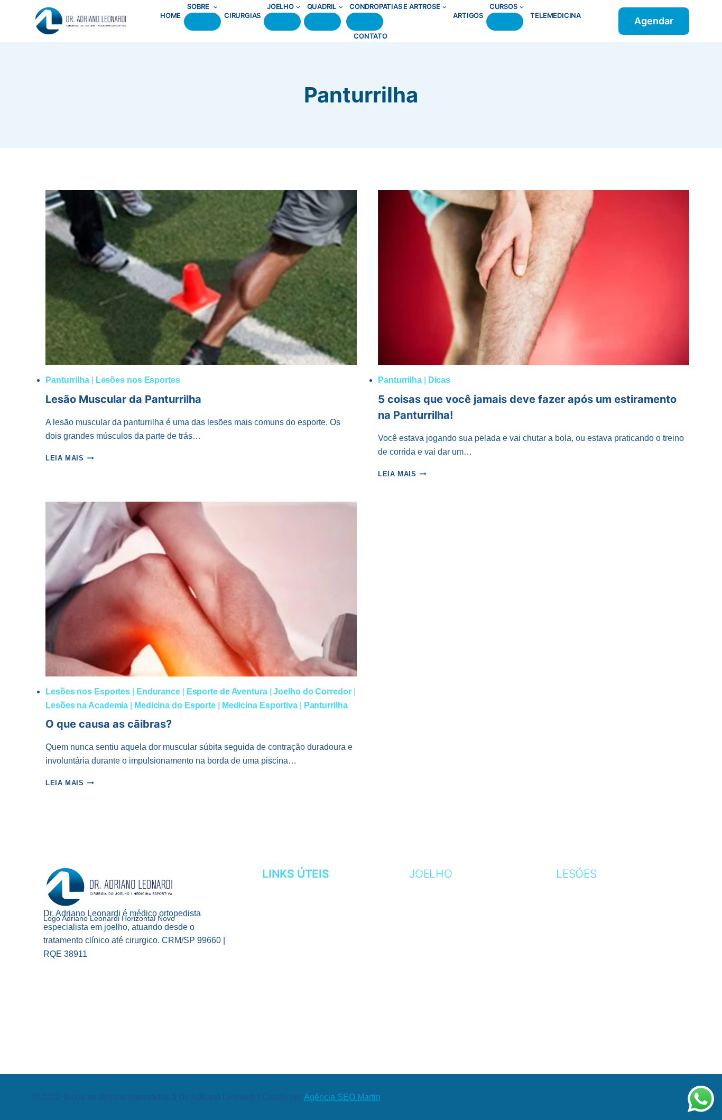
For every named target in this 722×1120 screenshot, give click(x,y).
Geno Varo (434, 937)
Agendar (653, 20)
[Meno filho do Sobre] (202, 22)
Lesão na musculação (608, 969)
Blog (273, 969)
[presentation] (201, 277)
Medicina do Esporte (175, 705)
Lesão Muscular (595, 953)
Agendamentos (298, 888)
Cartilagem (437, 904)
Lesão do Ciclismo (599, 937)
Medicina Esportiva (260, 705)
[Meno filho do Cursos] (504, 22)
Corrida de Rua (593, 904)
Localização (292, 937)
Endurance (158, 691)
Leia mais (69, 458)
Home (170, 15)
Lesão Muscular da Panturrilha (123, 399)
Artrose (430, 888)
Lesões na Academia (86, 705)
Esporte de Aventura (227, 691)
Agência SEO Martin (342, 1097)
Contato (370, 36)
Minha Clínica (293, 921)
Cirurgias (242, 15)
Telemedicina (555, 15)
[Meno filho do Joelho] (282, 22)
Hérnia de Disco (594, 1001)
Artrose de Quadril (604, 1017)
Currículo (287, 904)
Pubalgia (577, 985)
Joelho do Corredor (312, 691)
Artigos (468, 15)
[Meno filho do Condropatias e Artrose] (364, 22)
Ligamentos (437, 953)
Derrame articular (456, 1017)
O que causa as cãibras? (108, 724)
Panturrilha (67, 379)
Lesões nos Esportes (138, 379)
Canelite (577, 888)
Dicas (439, 379)
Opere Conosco (300, 953)
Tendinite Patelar (452, 985)
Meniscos (432, 969)
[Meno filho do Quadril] (322, 22)
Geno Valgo (437, 921)
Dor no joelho (444, 1001)
